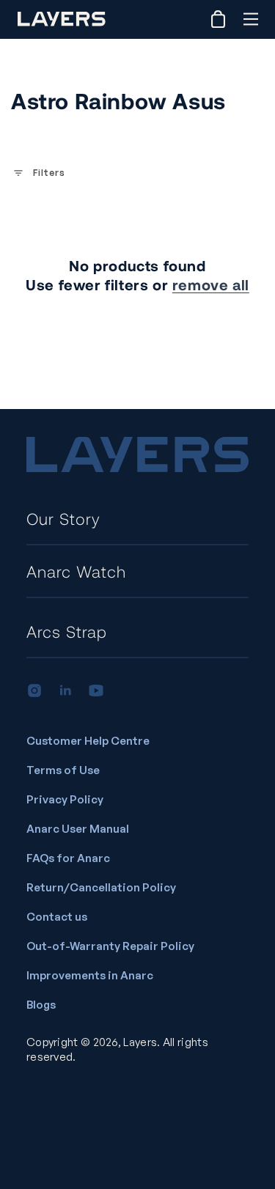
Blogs (41, 1005)
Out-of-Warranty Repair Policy (110, 946)
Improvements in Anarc (89, 975)
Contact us (56, 917)
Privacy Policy (64, 799)
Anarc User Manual (77, 829)
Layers (140, 1042)
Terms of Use (63, 770)
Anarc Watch (76, 571)
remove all (210, 284)
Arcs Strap (66, 631)
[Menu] (250, 19)
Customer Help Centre (88, 741)
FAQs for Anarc (68, 858)
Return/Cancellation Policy (101, 887)
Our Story (63, 518)
